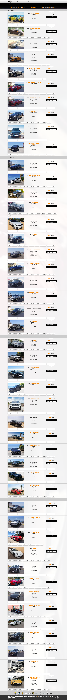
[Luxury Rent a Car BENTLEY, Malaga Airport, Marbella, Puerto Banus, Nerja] (30, 693)
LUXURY (19, 5)
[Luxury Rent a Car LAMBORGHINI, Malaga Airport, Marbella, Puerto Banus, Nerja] (23, 693)
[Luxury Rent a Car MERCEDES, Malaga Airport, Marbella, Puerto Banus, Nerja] (40, 693)
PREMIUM (15, 5)
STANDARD (10, 5)
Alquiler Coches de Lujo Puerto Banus (30, 696)
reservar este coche (51, 16)
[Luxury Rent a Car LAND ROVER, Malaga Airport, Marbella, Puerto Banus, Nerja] (44, 693)
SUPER (23, 5)
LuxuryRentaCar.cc (11, 4)
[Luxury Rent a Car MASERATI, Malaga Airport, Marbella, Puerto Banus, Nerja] (26, 693)
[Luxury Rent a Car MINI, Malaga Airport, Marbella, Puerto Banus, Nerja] (37, 693)
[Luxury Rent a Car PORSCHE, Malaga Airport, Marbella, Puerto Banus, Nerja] (33, 693)
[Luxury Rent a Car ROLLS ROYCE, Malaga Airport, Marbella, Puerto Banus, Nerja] (47, 693)
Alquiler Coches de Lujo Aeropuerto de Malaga (15, 696)
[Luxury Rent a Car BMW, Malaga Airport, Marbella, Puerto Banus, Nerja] (19, 693)
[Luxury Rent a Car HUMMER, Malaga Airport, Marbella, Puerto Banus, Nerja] (51, 693)
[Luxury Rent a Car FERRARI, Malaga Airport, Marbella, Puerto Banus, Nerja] (15, 693)
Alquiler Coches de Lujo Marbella (43, 696)
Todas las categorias (29, 5)
